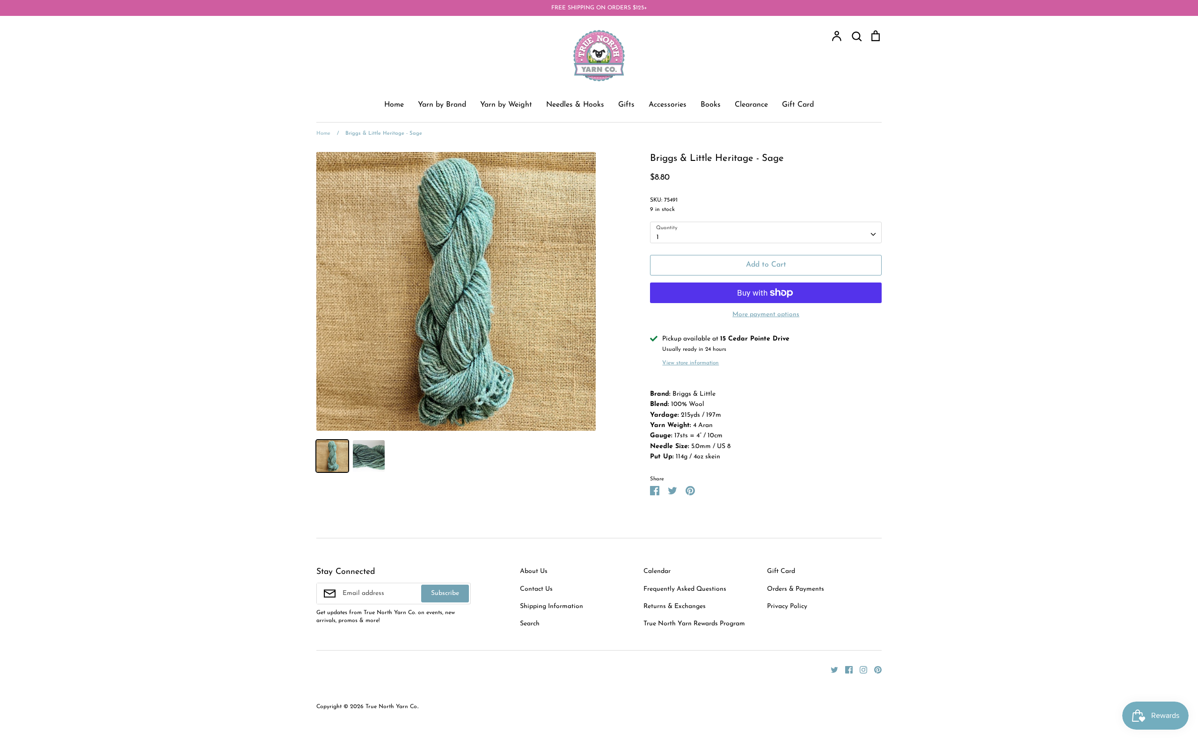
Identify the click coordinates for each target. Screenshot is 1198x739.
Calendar (657, 571)
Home (394, 105)
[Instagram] (860, 669)
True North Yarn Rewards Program (694, 623)
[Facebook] (845, 669)
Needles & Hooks (575, 105)
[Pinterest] (874, 669)
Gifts (626, 105)
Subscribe (445, 593)
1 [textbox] (658, 237)
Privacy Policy (787, 606)
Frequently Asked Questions (684, 589)
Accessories (668, 105)
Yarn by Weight (506, 105)
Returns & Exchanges (674, 606)
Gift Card (798, 105)
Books (711, 105)
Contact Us (536, 589)
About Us (534, 571)
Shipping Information (551, 606)
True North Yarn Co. (391, 707)
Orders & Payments (795, 589)
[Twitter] (831, 669)
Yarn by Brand (442, 105)
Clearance (751, 105)
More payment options (765, 314)
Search (530, 623)
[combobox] (766, 232)
